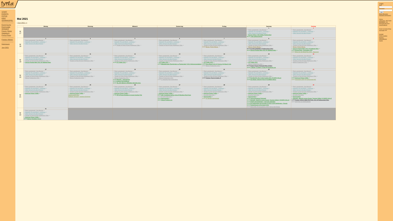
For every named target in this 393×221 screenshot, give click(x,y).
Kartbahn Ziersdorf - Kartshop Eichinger (79, 96)
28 (224, 85)
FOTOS (4, 16)
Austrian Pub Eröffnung (122, 81)
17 (45, 69)
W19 (20, 61)
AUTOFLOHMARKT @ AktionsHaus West (261, 48)
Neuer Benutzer (383, 14)
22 (269, 69)
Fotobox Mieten (7, 40)
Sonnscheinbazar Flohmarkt (258, 98)
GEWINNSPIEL (7, 20)
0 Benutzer (382, 20)
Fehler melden (383, 36)
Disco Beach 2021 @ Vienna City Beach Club (218, 64)
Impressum (6, 44)
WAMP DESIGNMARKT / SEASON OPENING (262, 102)
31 (45, 108)
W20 (20, 76)
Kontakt (381, 34)
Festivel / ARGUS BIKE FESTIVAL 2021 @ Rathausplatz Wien (312, 100)
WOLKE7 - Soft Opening (123, 79)
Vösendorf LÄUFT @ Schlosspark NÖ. (305, 79)
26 (135, 85)
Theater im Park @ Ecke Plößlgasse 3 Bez (128, 45)
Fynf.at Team (6, 35)
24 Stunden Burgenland (212, 98)
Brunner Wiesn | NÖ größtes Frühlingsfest (259, 35)
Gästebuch (6, 33)
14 (224, 54)
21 (224, 69)
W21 (20, 96)
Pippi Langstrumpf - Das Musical (257, 30)
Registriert (382, 22)
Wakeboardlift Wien (73, 95)
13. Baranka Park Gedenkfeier (169, 79)
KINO (4, 18)
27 (179, 85)
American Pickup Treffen (301, 78)
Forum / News (7, 31)
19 (135, 69)
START (4, 12)
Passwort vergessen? (385, 15)
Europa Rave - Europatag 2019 (303, 50)
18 (90, 69)
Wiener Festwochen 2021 (213, 66)
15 (269, 54)
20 (179, 69)
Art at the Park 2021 (166, 96)
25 (90, 85)
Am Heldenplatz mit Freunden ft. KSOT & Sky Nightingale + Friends (268, 103)
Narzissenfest (165, 98)
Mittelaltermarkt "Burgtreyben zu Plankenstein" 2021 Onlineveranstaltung (181, 64)
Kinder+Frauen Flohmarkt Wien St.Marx (261, 66)
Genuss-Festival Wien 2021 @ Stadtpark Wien (263, 50)
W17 (20, 32)
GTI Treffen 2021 (121, 62)
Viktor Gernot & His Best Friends (257, 33)
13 (179, 54)
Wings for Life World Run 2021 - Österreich (307, 52)
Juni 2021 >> (22, 23)
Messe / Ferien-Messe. (212, 47)
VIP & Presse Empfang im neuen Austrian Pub (129, 95)
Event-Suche (6, 25)
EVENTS (5, 14)
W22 (20, 114)
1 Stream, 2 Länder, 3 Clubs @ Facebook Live (263, 67)
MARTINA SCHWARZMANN (303, 102)
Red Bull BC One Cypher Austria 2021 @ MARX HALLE (265, 78)
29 (269, 85)
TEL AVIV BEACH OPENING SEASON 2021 (128, 83)
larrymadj (381, 30)
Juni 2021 (5, 47)
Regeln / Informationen (383, 38)
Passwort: (382, 8)
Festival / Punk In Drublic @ (213, 78)
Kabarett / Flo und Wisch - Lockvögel (258, 31)
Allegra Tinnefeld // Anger (34, 119)
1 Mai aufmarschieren (256, 36)
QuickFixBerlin (383, 25)
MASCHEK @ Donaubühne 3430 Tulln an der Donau (265, 107)
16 (313, 54)
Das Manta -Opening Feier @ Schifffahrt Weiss (263, 79)
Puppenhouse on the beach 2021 (259, 105)
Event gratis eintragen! (6, 28)
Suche (381, 40)
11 (90, 54)
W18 (20, 45)
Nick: (380, 5)
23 (313, 69)
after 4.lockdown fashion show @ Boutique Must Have (176, 95)
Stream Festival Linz (166, 100)
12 (135, 54)
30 (313, 85)
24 (45, 85)
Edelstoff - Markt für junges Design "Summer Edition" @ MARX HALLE (269, 100)
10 (45, 54)
